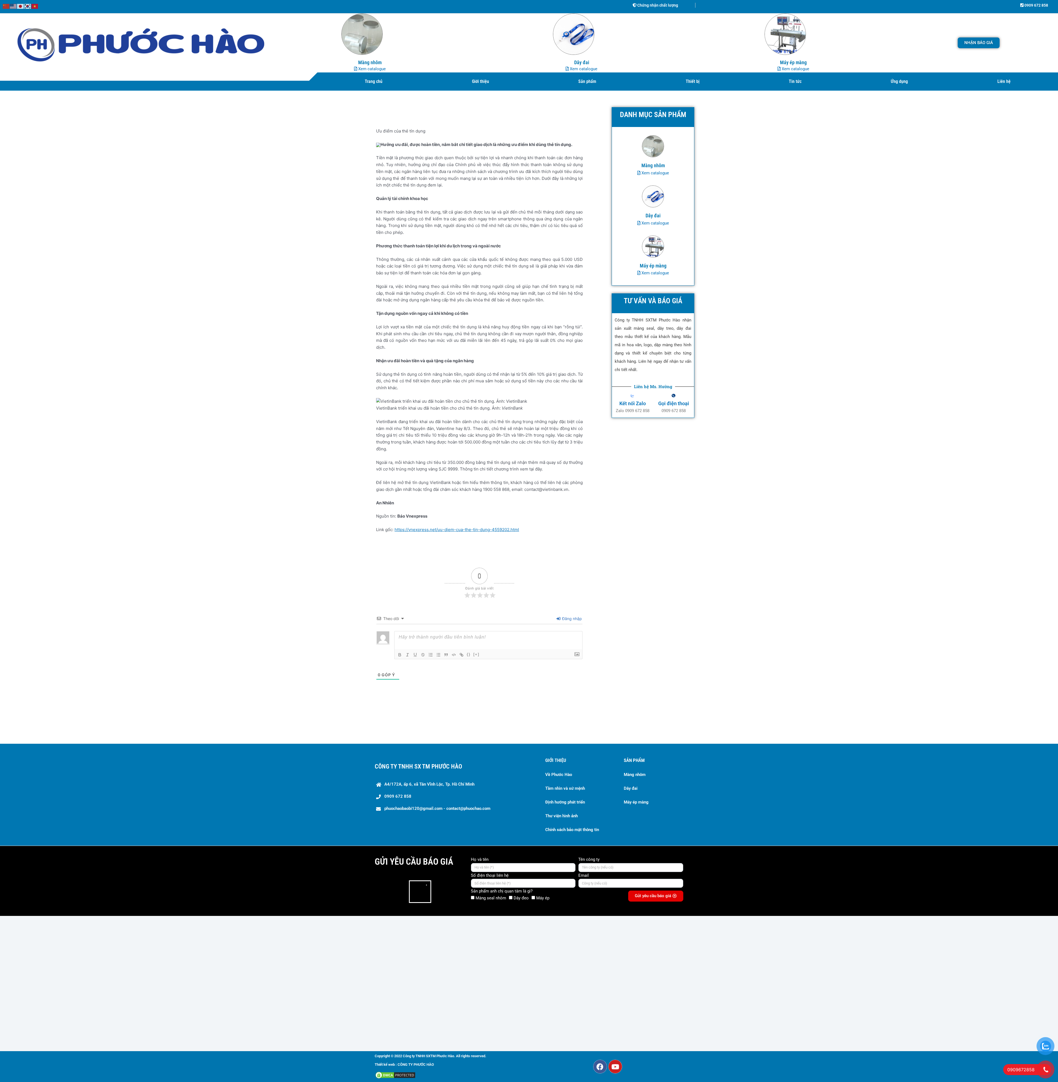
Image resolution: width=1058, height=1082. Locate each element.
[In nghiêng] (407, 654)
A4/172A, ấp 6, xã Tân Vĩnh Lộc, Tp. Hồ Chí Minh (429, 784)
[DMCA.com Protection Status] (395, 1075)
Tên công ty (589, 859)
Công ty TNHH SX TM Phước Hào (418, 766)
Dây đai (631, 788)
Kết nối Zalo (632, 403)
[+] (476, 654)
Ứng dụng (899, 81)
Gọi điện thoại (673, 403)
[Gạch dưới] (415, 654)
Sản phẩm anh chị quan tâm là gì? (502, 891)
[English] (13, 6)
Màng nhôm (635, 774)
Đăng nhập (571, 618)
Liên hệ (1004, 81)
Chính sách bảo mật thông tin (572, 829)
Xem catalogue (371, 68)
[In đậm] (400, 654)
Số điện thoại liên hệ (490, 875)
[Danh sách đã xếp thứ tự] (430, 654)
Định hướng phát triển (565, 802)
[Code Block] (454, 654)
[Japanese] (20, 6)
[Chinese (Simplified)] (6, 6)
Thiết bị (693, 81)
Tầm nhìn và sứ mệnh (565, 788)
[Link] (461, 654)
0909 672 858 (1036, 5)
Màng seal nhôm (491, 898)
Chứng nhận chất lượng (657, 5)
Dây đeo (521, 898)
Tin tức (795, 81)
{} (469, 654)
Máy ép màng (636, 802)
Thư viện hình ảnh (561, 815)
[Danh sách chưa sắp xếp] (438, 654)
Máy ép (542, 898)
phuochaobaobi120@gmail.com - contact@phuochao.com (437, 808)
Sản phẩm (587, 81)
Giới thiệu (480, 81)
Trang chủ (373, 81)
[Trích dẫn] (446, 654)
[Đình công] (423, 654)
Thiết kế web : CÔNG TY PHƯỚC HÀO (404, 1064)
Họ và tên (479, 859)
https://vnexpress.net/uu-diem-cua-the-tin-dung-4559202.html (457, 529)
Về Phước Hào (558, 774)
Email (583, 875)
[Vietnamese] (35, 6)
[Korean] (27, 6)
